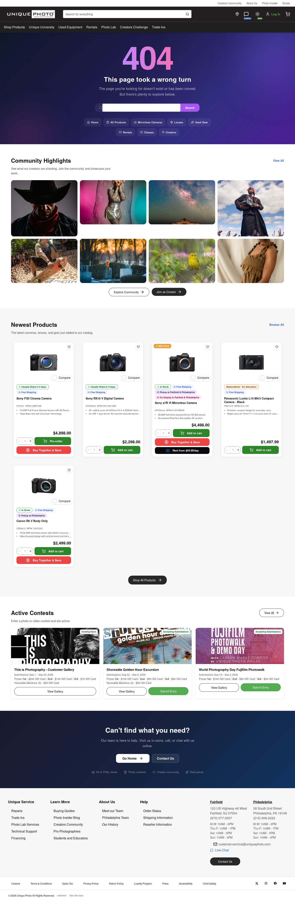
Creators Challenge (134, 27)
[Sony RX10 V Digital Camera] (113, 362)
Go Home (129, 758)
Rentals (91, 27)
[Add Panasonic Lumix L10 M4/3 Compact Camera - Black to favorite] (277, 347)
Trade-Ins (158, 27)
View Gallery (55, 691)
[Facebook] (275, 883)
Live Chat (222, 850)
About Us (251, 3)
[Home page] (30, 14)
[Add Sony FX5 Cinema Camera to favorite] (69, 347)
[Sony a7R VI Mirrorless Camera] (182, 362)
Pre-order (56, 441)
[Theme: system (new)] (257, 14)
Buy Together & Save (47, 450)
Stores (286, 3)
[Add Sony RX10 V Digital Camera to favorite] (138, 347)
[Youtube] (284, 883)
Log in (275, 14)
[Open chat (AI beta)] (246, 14)
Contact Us (165, 758)
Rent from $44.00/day (186, 450)
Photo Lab (108, 27)
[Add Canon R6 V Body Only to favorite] (69, 470)
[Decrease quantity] (19, 441)
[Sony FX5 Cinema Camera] (44, 362)
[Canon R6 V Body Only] (44, 486)
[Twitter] (256, 883)
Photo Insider (270, 3)
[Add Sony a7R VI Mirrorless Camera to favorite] (208, 347)
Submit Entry (168, 691)
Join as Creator (166, 292)
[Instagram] (266, 883)
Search (190, 108)
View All (269, 613)
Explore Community (126, 292)
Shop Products (14, 27)
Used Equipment (70, 27)
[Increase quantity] (30, 441)
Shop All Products (144, 580)
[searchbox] (127, 14)
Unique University (41, 27)
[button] (287, 14)
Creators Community (230, 3)
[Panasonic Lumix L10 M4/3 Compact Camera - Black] (251, 362)
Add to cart (125, 450)
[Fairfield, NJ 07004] (237, 14)
